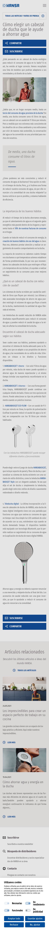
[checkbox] (7, 903)
